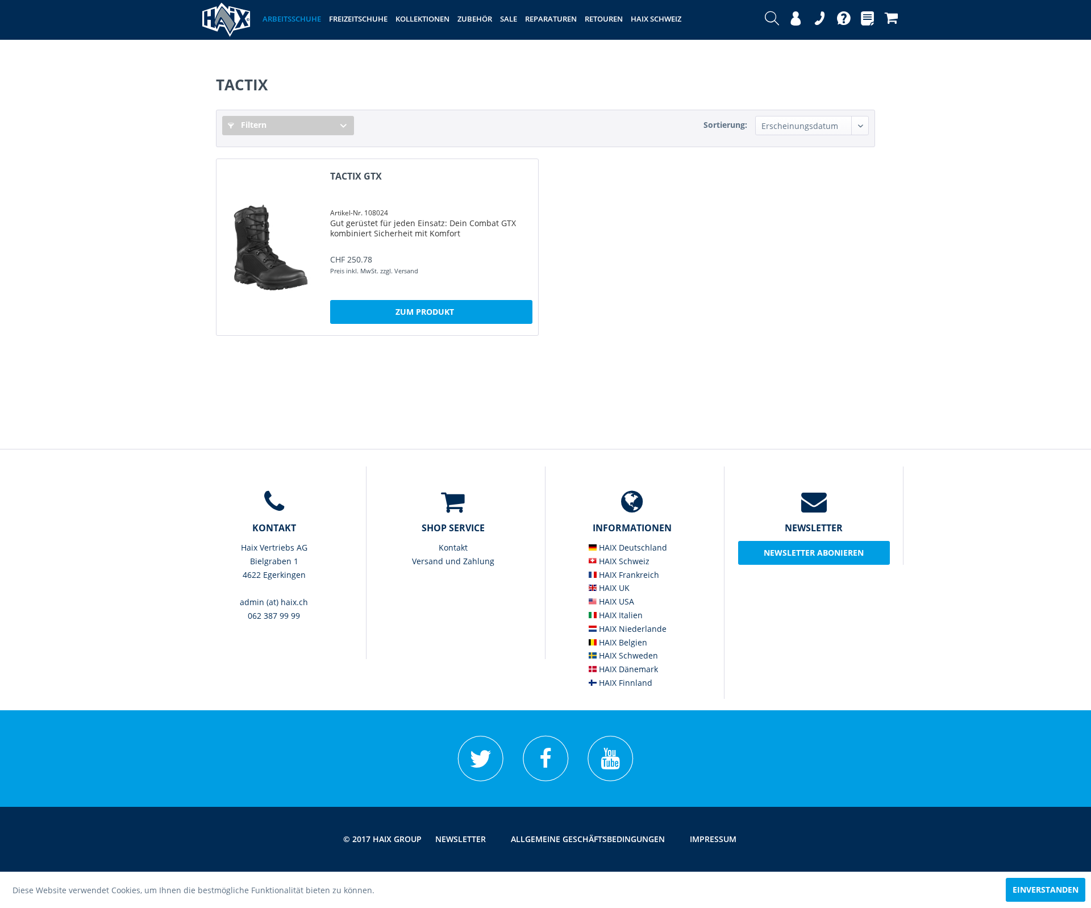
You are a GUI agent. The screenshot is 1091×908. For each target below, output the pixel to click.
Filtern (252, 124)
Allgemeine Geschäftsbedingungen (588, 839)
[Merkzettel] (867, 20)
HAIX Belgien (622, 642)
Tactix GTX (356, 176)
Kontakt (453, 547)
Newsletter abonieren (814, 552)
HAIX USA (615, 601)
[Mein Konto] (795, 20)
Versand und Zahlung (453, 561)
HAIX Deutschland (632, 547)
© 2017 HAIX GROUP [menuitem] (382, 839)
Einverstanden (1045, 889)
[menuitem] (772, 20)
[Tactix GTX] (270, 247)
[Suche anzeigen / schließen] (772, 20)
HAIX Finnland (624, 682)
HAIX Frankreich (628, 574)
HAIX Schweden (627, 655)
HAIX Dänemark (627, 669)
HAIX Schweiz (623, 561)
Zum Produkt (424, 311)
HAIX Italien (620, 615)
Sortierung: (725, 124)
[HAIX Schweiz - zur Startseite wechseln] (226, 20)
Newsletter (460, 839)
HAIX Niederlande (632, 628)
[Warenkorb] (891, 20)
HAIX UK (613, 587)
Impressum (713, 839)
